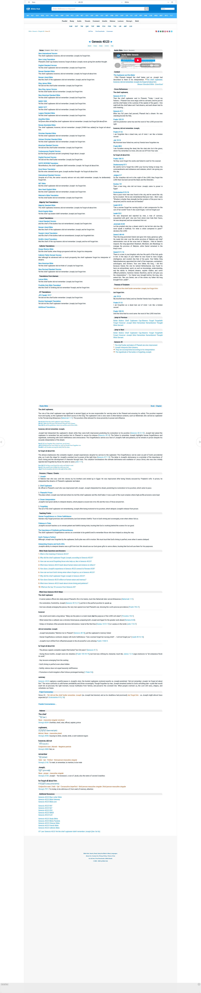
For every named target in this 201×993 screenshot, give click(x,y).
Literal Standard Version (47, 221)
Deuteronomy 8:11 (120, 165)
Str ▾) (55, 50)
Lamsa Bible (43, 279)
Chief (127, 321)
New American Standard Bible (49, 95)
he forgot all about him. (148, 82)
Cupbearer (134, 321)
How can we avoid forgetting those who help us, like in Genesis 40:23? (66, 561)
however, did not (119, 82)
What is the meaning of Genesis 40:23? (54, 554)
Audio (89, 46)
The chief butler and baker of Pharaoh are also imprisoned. (136, 345)
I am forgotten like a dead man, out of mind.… (54, 443)
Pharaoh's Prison (46, 493)
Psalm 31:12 (118, 132)
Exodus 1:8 (117, 184)
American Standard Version (48, 145)
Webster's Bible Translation (48, 195)
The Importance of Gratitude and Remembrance (55, 530)
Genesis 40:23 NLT (45, 808)
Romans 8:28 (130, 620)
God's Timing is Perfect (47, 537)
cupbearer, (159, 80)
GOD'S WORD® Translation (48, 163)
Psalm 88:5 (117, 146)
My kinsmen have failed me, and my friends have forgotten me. (59, 445)
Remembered (151, 323)
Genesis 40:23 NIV (45, 806)
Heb (112, 46)
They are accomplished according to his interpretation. (135, 350)
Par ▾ (52, 50)
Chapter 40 (41, 31)
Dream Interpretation (47, 500)
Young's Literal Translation (47, 233)
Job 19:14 (117, 140)
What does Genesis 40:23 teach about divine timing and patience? (64, 583)
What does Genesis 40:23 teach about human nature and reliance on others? (67, 565)
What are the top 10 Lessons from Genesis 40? (58, 587)
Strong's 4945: (43, 736)
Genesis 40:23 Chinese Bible (49, 823)
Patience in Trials (44, 523)
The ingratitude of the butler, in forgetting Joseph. (134, 352)
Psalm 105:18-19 (82, 654)
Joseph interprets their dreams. (126, 347)
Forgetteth (159, 321)
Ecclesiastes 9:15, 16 (56, 697)
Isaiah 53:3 (117, 213)
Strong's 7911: (43, 789)
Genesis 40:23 (43, 681)
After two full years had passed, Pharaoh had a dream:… (57, 423)
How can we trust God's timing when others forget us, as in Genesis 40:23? (67, 572)
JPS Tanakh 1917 (44, 295)
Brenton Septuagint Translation (49, 301)
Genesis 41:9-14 (119, 96)
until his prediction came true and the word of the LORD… (58, 425)
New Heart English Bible (47, 189)
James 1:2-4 (128, 654)
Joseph (129, 323)
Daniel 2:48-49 (118, 235)
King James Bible (44, 83)
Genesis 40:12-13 (137, 433)
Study (101, 46)
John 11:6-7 (131, 624)
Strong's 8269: (43, 723)
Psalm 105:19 (118, 119)
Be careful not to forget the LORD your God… (53, 467)
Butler (115, 321)
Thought (160, 323)
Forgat (151, 321)
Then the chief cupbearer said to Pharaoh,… (54, 421)
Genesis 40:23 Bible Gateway (49, 799)
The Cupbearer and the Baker (124, 75)
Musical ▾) (131, 50)
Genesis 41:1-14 (103, 457)
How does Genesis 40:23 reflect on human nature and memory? (63, 580)
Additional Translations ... (47, 307)
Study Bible (44, 406)
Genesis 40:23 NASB (46, 813)
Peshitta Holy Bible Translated (49, 285)
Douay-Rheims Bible (45, 249)
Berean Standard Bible (46, 71)
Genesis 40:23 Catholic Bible (48, 828)
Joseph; (137, 82)
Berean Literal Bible (45, 77)
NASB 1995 (42, 101)
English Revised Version (47, 157)
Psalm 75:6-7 (134, 607)
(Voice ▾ (125, 50)
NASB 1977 (42, 107)
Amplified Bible (44, 119)
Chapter (159, 406)
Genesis (35, 31)
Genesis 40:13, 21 (72, 603)
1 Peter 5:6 (88, 672)
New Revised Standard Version (49, 269)
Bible (30, 31)
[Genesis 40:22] (2, 447)
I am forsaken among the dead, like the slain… (54, 447)
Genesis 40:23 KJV (45, 815)
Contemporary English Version (49, 151)
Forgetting (44, 506)
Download (159, 84)
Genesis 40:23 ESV (45, 810)
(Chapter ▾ (47, 50)
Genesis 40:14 (104, 435)
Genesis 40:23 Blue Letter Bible (50, 797)
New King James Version (47, 89)
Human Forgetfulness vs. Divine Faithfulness (54, 516)
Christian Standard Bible (47, 133)
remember (129, 82)
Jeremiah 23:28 (119, 224)
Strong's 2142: (43, 762)
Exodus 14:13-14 (103, 624)
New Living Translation (46, 59)
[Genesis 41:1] (198, 447)
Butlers (121, 321)
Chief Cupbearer (46, 486)
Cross (95, 46)
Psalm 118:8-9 (102, 641)
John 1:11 (78, 462)
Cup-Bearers (143, 321)
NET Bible (42, 183)
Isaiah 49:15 (117, 205)
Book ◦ (153, 406)
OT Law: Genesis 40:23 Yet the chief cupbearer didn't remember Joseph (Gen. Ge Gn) (69, 832)
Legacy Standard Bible (46, 113)
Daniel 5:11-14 (118, 252)
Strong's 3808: (43, 749)
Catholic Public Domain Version (49, 255)
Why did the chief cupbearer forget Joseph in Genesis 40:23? (62, 576)
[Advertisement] (100, 389)
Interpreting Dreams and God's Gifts (51, 544)
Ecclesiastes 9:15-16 (121, 192)
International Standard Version (49, 175)
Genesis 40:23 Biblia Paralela (49, 821)
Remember (141, 323)
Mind (134, 323)
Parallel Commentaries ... (47, 704)
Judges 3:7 (117, 175)
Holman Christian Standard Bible (50, 139)
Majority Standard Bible (46, 205)
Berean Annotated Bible (47, 125)
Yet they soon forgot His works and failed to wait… (56, 465)
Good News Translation (46, 169)
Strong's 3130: (43, 776)
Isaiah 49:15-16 (137, 637)
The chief (150, 80)
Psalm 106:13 (118, 159)
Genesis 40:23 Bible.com (47, 802)
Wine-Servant (118, 325)
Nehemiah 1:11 (66, 418)
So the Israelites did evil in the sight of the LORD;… (55, 469)
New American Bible (45, 263)
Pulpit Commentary (46, 692)
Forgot (115, 323)
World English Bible (45, 211)
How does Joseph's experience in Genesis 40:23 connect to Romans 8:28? (67, 569)
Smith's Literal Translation (47, 239)
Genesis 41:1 (118, 111)
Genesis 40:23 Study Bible (48, 819)
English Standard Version (47, 65)
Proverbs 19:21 (127, 616)
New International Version (47, 53)
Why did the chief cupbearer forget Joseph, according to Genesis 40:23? (66, 558)
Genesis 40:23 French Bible (48, 826)
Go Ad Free (4, 984)
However (122, 323)
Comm (106, 46)
